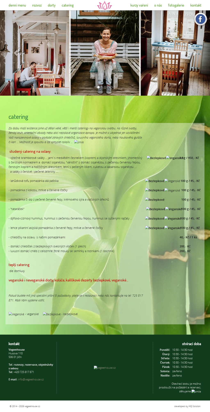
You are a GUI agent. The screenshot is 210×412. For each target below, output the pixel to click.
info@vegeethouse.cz (31, 379)
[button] (16, 53)
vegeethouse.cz (32, 406)
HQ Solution (194, 406)
